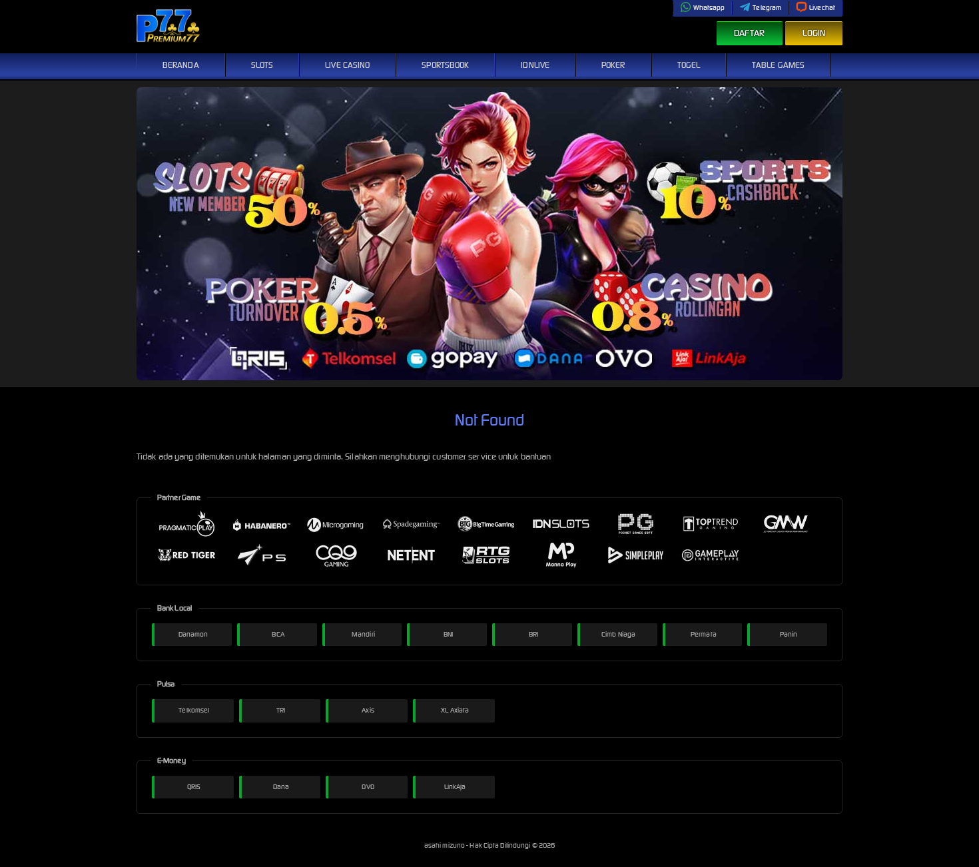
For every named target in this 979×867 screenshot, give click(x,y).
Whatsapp (709, 7)
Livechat (822, 7)
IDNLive (535, 65)
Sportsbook (445, 65)
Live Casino (347, 65)
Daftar (749, 33)
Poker (613, 65)
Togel (689, 65)
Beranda (181, 65)
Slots (262, 65)
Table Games (778, 65)
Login (814, 33)
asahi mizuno (445, 845)
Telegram (767, 7)
